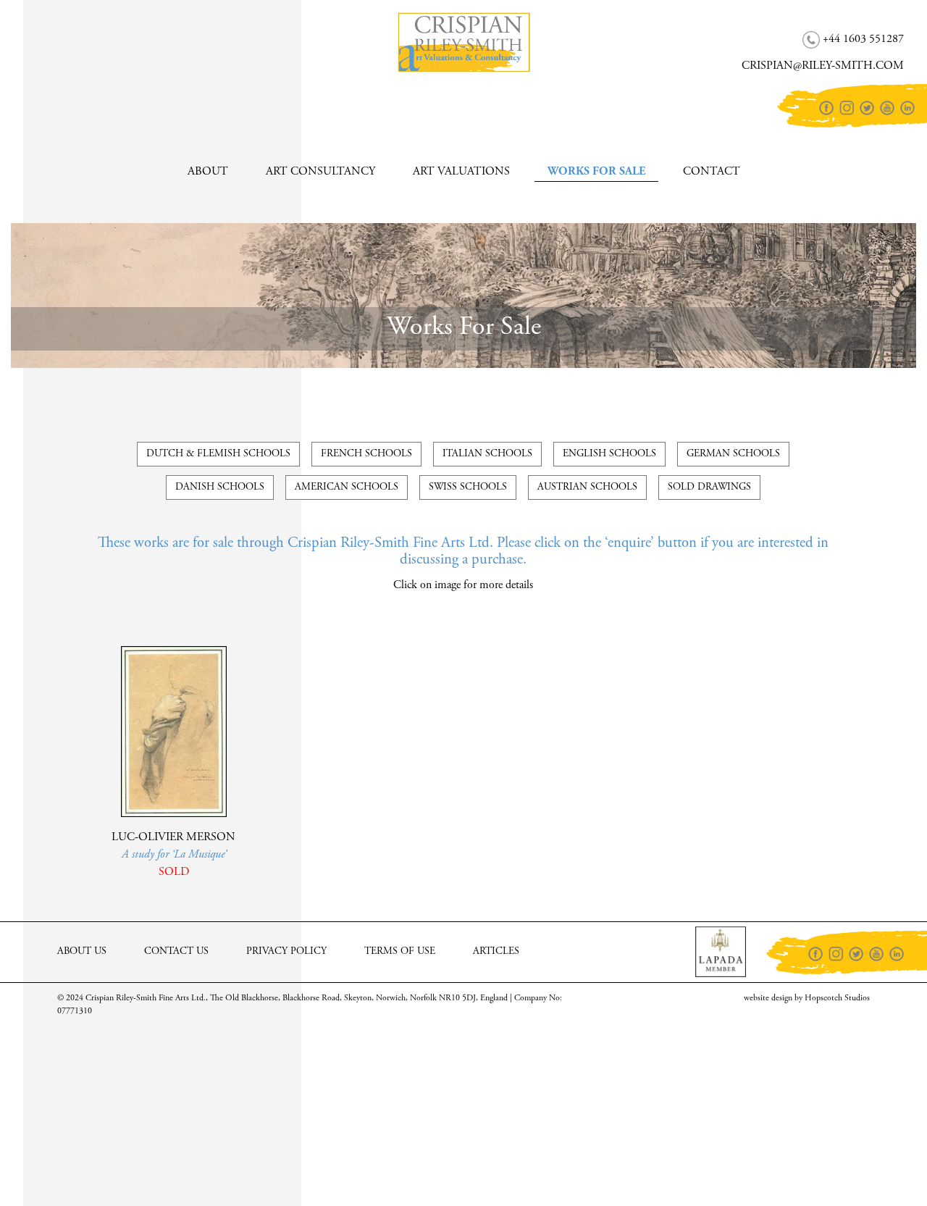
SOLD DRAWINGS (709, 487)
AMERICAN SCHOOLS (346, 487)
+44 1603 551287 (84, 28)
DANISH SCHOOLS (219, 487)
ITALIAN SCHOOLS (487, 454)
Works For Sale (596, 171)
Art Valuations (461, 171)
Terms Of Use (399, 952)
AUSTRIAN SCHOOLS (587, 487)
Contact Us (176, 952)
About (208, 171)
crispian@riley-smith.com (104, 55)
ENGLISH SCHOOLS (609, 454)
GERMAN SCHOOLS (733, 454)
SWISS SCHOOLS (468, 487)
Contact (711, 171)
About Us (81, 952)
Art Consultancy (320, 171)
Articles (496, 952)
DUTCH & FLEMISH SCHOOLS (218, 454)
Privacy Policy (286, 952)
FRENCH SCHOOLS (366, 454)
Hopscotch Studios (837, 998)
